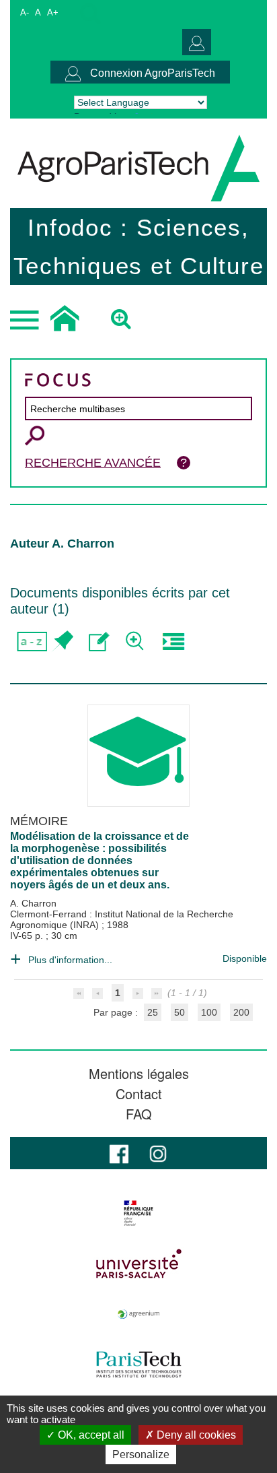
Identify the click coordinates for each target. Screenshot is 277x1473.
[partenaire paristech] (138, 1364)
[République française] (138, 1213)
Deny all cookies (195, 1435)
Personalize (140, 1454)
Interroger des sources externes (173, 641)
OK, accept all (89, 1435)
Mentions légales (139, 1073)
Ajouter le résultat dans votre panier (62, 641)
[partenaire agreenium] (138, 1314)
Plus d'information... (70, 959)
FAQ (139, 1114)
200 (241, 1012)
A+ (52, 12)
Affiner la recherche (136, 641)
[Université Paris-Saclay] (138, 1263)
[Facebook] (119, 1152)
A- (24, 12)
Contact (139, 1094)
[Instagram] (158, 1152)
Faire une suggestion (99, 641)
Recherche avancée (93, 462)
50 (179, 1012)
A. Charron (33, 903)
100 (209, 1012)
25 (152, 1012)
